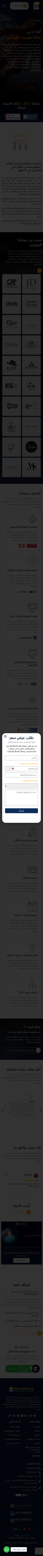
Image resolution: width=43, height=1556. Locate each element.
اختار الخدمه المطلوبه (30, 781)
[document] (21, 778)
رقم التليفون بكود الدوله (29, 764)
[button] (5, 736)
